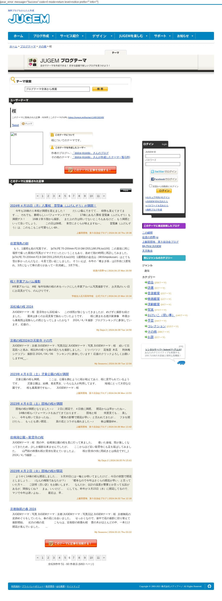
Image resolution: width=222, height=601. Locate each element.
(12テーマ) (166, 299)
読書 (151, 287)
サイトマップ (73, 586)
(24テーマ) (166, 304)
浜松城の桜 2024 (21, 306)
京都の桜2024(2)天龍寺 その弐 (31, 340)
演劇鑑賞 (154, 304)
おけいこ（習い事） (161, 315)
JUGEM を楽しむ (132, 36)
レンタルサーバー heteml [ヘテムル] (163, 349)
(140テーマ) (182, 315)
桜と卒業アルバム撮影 (25, 281)
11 (98, 196)
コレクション (157, 326)
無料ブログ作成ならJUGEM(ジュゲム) (28, 21)
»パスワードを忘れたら (156, 205)
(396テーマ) (163, 332)
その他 (152, 331)
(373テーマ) (160, 310)
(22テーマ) (160, 288)
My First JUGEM (151, 246)
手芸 (151, 320)
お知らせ (184, 36)
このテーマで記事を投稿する (90, 170)
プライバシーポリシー (33, 586)
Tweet (15, 125)
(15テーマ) (166, 293)
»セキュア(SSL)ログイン (157, 197)
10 (91, 196)
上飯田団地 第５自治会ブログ (160, 241)
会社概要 (60, 586)
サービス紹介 (71, 36)
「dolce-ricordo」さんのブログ (90, 153)
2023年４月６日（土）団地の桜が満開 (36, 403)
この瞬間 (147, 232)
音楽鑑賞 (154, 293)
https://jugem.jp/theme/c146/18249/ (86, 117)
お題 (151, 337)
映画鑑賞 (154, 298)
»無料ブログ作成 (153, 209)
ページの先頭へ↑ (209, 586)
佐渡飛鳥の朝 (19, 243)
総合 (151, 282)
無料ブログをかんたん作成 (21, 10)
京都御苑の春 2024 (23, 509)
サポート (161, 36)
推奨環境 (50, 586)
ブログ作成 (42, 36)
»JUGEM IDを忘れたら (156, 201)
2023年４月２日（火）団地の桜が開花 (36, 471)
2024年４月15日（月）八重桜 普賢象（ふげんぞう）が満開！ (53, 205)
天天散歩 (147, 250)
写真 (151, 309)
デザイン (100, 36)
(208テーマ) (160, 282)
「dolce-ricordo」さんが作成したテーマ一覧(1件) (101, 157)
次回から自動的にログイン (165, 186)
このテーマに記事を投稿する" (71, 543)
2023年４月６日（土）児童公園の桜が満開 (39, 374)
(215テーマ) (172, 326)
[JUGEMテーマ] (116, 52)
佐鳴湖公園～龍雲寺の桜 (27, 437)
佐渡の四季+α (150, 237)
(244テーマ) (160, 321)
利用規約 (15, 586)
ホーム (18, 36)
